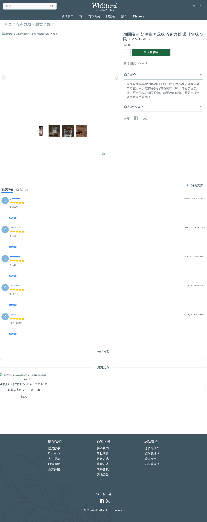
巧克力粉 (94, 16)
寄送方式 (103, 458)
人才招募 (54, 458)
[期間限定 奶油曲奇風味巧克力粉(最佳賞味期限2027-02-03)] (60, 34)
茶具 (124, 16)
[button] (4, 77)
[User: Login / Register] (194, 8)
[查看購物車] (201, 8)
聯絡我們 (103, 448)
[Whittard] (103, 494)
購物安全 (150, 458)
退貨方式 (103, 464)
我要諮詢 (197, 185)
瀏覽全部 (43, 24)
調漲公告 (103, 474)
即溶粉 (110, 16)
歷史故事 (54, 448)
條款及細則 (152, 453)
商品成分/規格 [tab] (134, 107)
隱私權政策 (152, 448)
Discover (139, 16)
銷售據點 (54, 464)
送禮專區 (67, 16)
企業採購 (54, 469)
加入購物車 (151, 52)
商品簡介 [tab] (130, 74)
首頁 (8, 24)
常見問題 (103, 453)
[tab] (8, 190)
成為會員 (103, 469)
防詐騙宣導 (152, 464)
